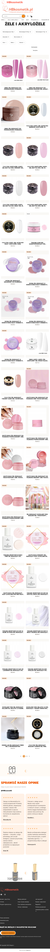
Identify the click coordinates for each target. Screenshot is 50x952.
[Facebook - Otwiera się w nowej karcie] (1, 894)
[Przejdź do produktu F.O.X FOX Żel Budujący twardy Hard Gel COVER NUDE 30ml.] (12, 381)
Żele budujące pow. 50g (8, 31)
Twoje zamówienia (4, 917)
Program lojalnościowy (5, 904)
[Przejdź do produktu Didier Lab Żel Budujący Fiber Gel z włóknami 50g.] (12, 729)
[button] (23, 16)
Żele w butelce (18, 36)
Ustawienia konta (4, 920)
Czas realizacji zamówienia (24, 904)
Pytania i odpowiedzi (40, 901)
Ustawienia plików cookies (42, 909)
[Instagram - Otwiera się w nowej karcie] (5, 894)
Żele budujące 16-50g (25, 31)
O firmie (2, 901)
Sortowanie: (34, 47)
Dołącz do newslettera (8, 933)
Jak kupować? (39, 899)
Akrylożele (6, 36)
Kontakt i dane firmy (5, 899)
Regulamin (37, 904)
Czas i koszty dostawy (23, 901)
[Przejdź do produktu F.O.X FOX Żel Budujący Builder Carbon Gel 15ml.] (37, 729)
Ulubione (2, 923)
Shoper (11, 945)
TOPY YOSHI (14, 878)
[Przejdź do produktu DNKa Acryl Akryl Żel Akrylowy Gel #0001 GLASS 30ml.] (37, 343)
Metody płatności (22, 899)
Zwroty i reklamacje (22, 907)
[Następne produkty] (29, 756)
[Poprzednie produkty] (21, 756)
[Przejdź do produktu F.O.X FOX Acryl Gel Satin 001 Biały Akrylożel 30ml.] (12, 226)
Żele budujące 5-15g (41, 31)
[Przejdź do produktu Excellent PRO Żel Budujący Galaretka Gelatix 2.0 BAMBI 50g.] (12, 691)
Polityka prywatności (40, 907)
